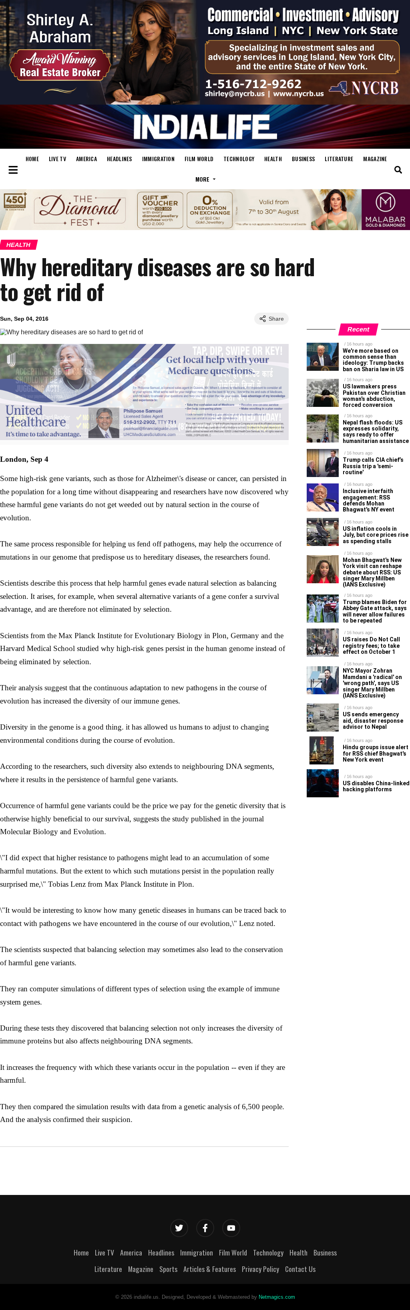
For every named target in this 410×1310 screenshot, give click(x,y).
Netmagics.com (277, 1297)
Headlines (119, 158)
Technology (238, 158)
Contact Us (300, 1269)
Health (273, 158)
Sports (168, 1269)
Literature (339, 158)
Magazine (375, 158)
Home (32, 158)
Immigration (158, 158)
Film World (199, 158)
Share (276, 318)
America (86, 158)
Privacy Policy (260, 1269)
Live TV (57, 158)
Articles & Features (209, 1269)
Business (303, 158)
